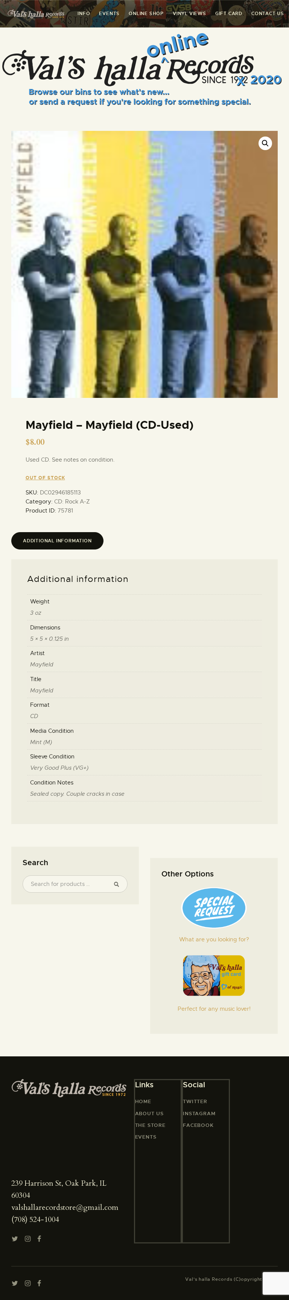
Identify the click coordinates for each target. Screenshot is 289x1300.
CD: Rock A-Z (72, 501)
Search (119, 884)
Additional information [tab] (57, 541)
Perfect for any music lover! (214, 1008)
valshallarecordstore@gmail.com (65, 1207)
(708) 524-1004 (35, 1219)
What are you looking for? (214, 939)
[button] (265, 143)
